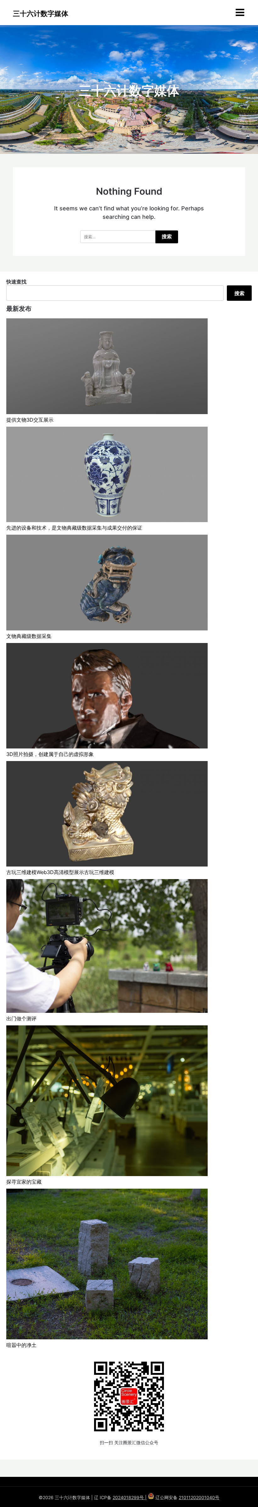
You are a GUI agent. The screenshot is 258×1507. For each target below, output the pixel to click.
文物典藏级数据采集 (29, 636)
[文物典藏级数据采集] (107, 583)
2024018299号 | (130, 1497)
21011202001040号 (199, 1497)
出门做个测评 (21, 1018)
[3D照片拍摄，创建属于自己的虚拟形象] (107, 696)
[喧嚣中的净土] (107, 1265)
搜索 (239, 293)
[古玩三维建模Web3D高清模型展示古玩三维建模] (107, 814)
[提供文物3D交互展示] (107, 367)
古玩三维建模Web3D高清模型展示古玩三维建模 (60, 872)
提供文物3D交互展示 (29, 420)
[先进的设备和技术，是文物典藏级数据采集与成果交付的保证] (107, 475)
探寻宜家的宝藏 (24, 1182)
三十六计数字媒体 (40, 13)
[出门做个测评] (107, 947)
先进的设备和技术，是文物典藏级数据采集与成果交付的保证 (74, 528)
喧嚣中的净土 (21, 1345)
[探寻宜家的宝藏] (107, 1101)
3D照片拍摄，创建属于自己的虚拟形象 (50, 754)
